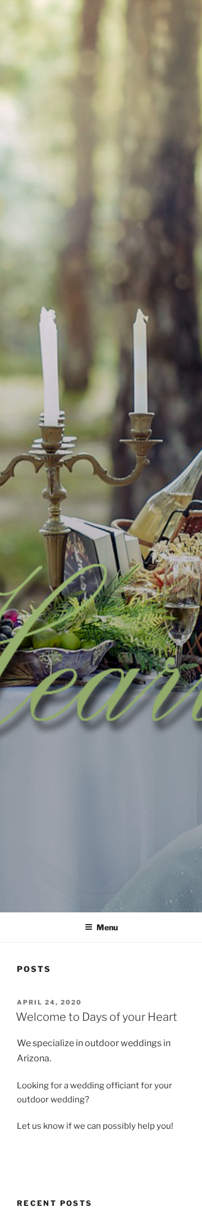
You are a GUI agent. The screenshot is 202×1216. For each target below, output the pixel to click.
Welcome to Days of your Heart (96, 1017)
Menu (107, 927)
